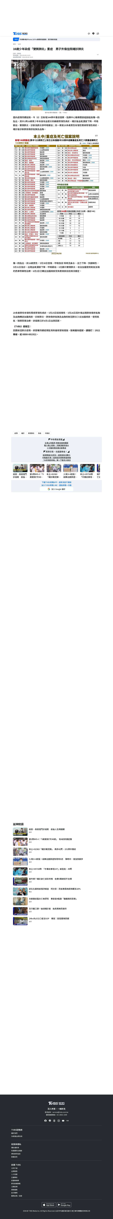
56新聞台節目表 (16, 1136)
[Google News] (67, 1121)
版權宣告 (14, 1157)
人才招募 (14, 1174)
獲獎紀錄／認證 (16, 1196)
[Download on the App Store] (49, 1204)
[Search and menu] (98, 33)
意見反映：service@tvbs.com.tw (56, 1112)
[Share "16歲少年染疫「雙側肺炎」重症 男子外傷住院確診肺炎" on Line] (93, 33)
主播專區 (14, 1177)
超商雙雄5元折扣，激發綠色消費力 (56, 455)
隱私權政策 (15, 1147)
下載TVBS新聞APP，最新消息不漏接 (56, 482)
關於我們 (14, 1133)
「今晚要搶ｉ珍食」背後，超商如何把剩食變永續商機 (38, 39)
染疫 (39, 433)
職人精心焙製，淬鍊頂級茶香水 (56, 445)
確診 (22, 433)
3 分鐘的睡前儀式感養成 (56, 448)
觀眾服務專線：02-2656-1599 (56, 1115)
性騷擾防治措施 (16, 1151)
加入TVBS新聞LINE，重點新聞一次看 (56, 485)
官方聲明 (14, 1193)
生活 (19, 44)
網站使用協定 (16, 1154)
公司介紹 (14, 1168)
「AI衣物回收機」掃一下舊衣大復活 (56, 460)
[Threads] (54, 1121)
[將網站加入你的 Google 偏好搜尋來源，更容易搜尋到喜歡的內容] (56, 489)
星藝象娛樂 (15, 1180)
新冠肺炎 (31, 433)
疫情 (16, 433)
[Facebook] (45, 1121)
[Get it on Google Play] (64, 1204)
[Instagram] (58, 1121)
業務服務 (14, 1190)
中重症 (47, 433)
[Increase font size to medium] (89, 33)
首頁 (14, 44)
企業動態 (14, 1171)
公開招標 (14, 1186)
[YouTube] (63, 1121)
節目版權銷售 (16, 1183)
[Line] (50, 1121)
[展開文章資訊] (98, 54)
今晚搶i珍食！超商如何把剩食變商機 (56, 457)
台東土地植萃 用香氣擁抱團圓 (56, 443)
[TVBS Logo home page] (20, 33)
